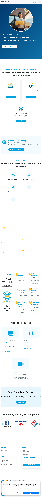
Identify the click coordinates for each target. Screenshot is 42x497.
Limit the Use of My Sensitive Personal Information (9, 478)
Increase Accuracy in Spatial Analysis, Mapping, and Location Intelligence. (35, 309)
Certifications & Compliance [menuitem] (6, 464)
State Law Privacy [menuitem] (4, 460)
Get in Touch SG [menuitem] (4, 447)
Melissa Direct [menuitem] (24, 450)
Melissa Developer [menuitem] (25, 451)
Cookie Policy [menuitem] (3, 461)
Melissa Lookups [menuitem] (25, 452)
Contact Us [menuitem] (3, 448)
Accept (27, 492)
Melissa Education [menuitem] (25, 454)
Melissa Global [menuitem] (24, 448)
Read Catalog (7, 351)
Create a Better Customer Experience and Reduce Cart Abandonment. (35, 280)
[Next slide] (40, 424)
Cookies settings (18, 492)
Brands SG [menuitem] (24, 447)
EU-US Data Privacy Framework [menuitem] (7, 463)
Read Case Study (28, 348)
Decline (35, 492)
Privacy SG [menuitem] (3, 456)
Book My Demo (9, 46)
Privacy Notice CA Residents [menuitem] (6, 459)
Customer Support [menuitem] (4, 450)
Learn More (21, 402)
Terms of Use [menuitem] (3, 465)
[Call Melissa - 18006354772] (33, 2)
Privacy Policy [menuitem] (3, 457)
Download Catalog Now (16, 149)
